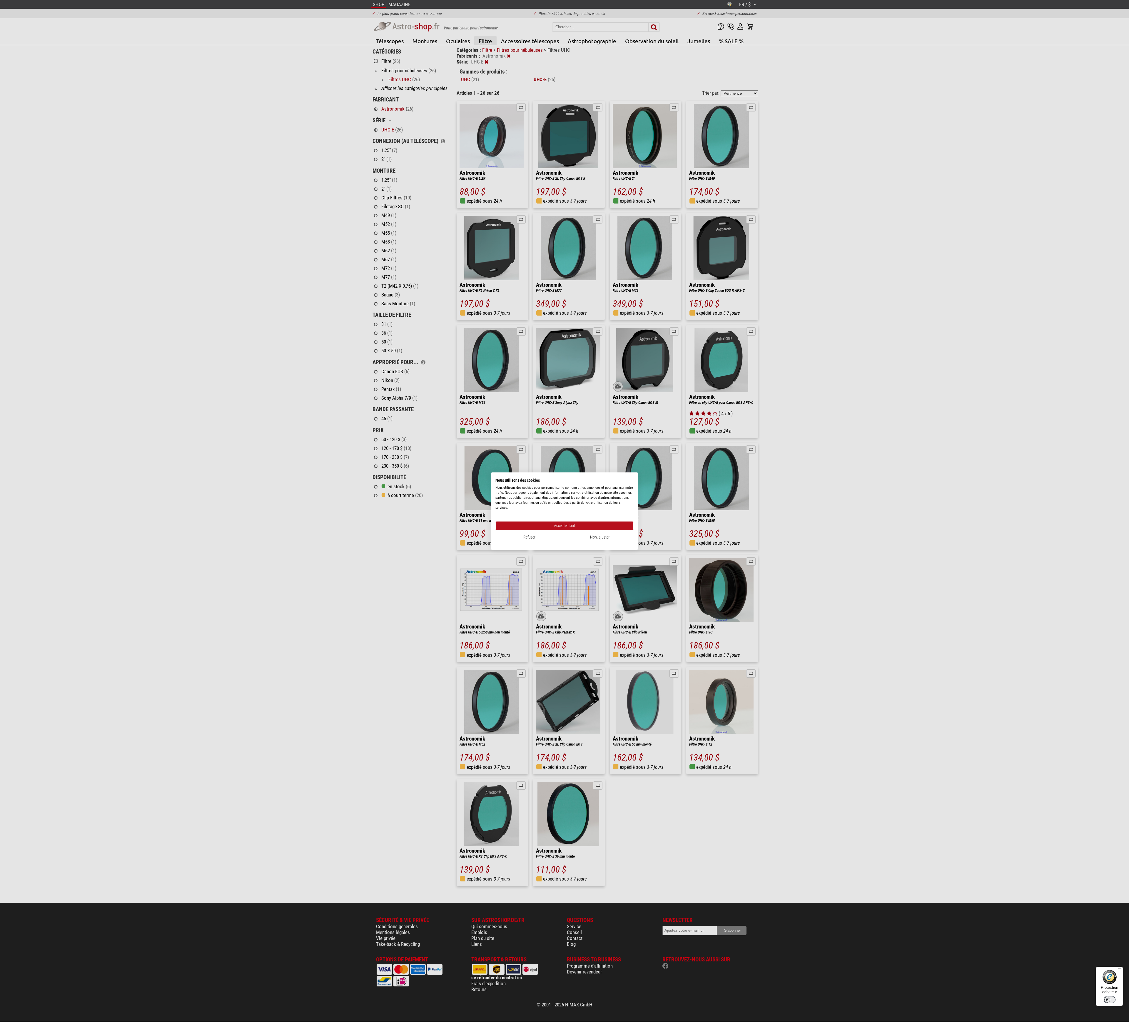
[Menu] (1119, 970)
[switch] (1109, 999)
